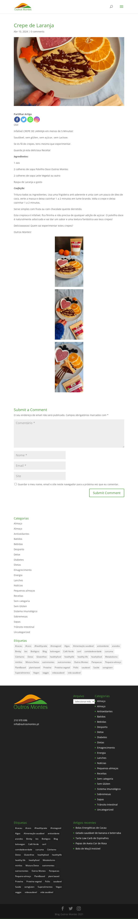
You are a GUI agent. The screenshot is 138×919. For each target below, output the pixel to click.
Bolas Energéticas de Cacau (91, 827)
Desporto (19, 549)
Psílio (75, 667)
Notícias (18, 585)
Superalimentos (22, 672)
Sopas (17, 621)
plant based (34, 667)
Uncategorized (22, 632)
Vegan (36, 672)
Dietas (17, 564)
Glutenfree (42, 656)
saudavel (86, 667)
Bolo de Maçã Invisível (88, 848)
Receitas (18, 595)
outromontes (48, 662)
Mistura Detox (32, 662)
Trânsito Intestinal (24, 626)
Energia (18, 575)
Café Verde (68, 651)
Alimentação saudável (83, 646)
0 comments (37, 31)
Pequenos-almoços (24, 590)
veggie (46, 672)
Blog (45, 651)
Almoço (18, 523)
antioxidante (103, 646)
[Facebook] (17, 119)
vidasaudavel (58, 672)
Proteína (47, 667)
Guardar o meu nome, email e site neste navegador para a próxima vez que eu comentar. (68, 484)
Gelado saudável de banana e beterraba (98, 833)
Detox (17, 554)
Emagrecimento (22, 570)
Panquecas (97, 662)
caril (79, 651)
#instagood (55, 646)
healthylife (69, 656)
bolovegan (55, 651)
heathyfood (96, 656)
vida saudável (74, 672)
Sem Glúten (20, 606)
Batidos (18, 538)
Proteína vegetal (62, 667)
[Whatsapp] (30, 119)
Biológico (35, 651)
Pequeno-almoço (113, 662)
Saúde (96, 667)
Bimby (18, 651)
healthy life (83, 656)
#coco (28, 646)
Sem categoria (22, 601)
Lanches (18, 580)
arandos (116, 646)
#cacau (18, 646)
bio (25, 651)
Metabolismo (111, 656)
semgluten (108, 667)
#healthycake (40, 646)
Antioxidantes (21, 533)
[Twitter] (24, 119)
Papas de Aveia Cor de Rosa (91, 843)
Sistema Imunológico (25, 611)
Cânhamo (19, 656)
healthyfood (55, 656)
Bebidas (18, 544)
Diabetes (19, 559)
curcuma (109, 651)
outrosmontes (64, 662)
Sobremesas (21, 616)
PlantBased (20, 667)
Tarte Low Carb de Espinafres (92, 838)
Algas (67, 646)
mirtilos (18, 662)
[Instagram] (37, 119)
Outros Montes (81, 662)
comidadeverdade (92, 651)
